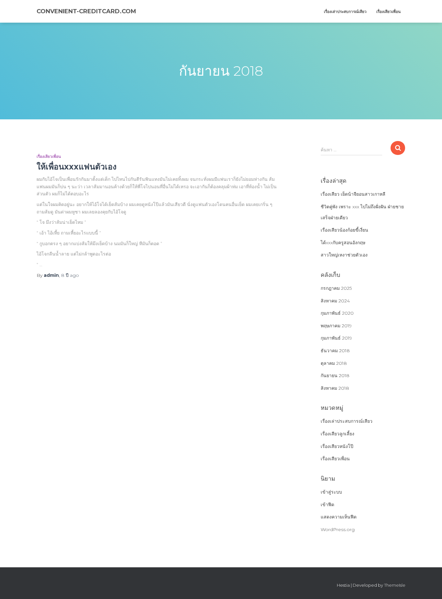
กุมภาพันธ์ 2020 (337, 313)
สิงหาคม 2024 (335, 301)
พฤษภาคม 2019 (336, 326)
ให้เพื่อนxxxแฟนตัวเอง (76, 166)
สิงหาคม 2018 (335, 388)
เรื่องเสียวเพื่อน (388, 11)
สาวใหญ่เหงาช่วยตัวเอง (344, 255)
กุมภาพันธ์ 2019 (336, 338)
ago (70, 275)
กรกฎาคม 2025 (336, 288)
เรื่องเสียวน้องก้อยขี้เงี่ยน (344, 230)
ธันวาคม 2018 (335, 351)
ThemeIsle (394, 585)
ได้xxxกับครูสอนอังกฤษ (343, 242)
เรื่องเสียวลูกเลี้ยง (337, 434)
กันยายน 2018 (335, 375)
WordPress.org (338, 529)
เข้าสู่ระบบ (331, 492)
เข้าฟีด (327, 504)
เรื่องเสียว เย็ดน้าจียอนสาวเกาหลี (353, 194)
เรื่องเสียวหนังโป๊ (337, 446)
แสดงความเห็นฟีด (339, 517)
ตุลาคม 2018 (334, 363)
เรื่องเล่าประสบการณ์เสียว (345, 11)
